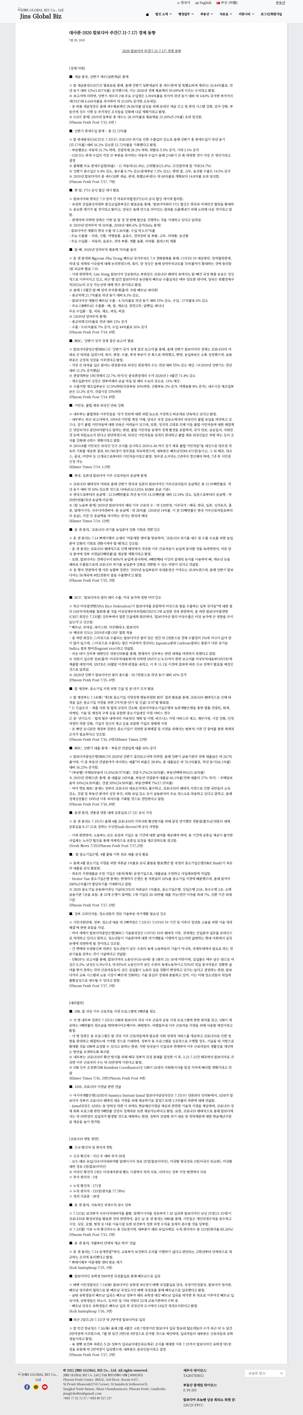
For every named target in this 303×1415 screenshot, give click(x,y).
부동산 (204, 14)
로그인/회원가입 (271, 14)
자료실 (224, 14)
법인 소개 (161, 14)
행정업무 (184, 14)
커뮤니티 (244, 14)
